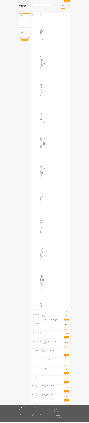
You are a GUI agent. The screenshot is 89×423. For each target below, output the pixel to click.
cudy (41, 69)
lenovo (41, 179)
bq (40, 53)
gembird (41, 95)
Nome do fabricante (35, 18)
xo (40, 304)
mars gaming (42, 191)
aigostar (41, 27)
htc (40, 111)
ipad (41, 120)
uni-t (41, 290)
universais (41, 291)
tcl (40, 278)
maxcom (41, 193)
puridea (41, 248)
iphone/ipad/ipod (43, 169)
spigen (41, 272)
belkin (41, 44)
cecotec (41, 58)
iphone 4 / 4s (42, 151)
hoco (41, 108)
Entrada (20, 10)
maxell (41, 194)
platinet (41, 237)
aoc (40, 33)
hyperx (41, 113)
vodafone (41, 298)
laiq (41, 177)
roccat (41, 255)
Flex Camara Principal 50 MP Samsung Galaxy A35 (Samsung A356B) (50, 386)
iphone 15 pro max (43, 140)
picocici (41, 235)
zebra (41, 307)
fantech (41, 91)
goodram (41, 99)
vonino (41, 299)
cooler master (42, 63)
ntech (41, 223)
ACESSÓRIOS (21, 8)
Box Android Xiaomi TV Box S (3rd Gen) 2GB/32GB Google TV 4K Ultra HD (50, 323)
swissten (41, 276)
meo (41, 198)
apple (41, 34)
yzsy (41, 305)
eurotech (41, 89)
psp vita (41, 247)
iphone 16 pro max (43, 144)
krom (41, 176)
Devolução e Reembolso (22, 410)
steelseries (42, 274)
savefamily (42, 258)
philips (41, 234)
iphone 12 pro (42, 126)
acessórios (22, 15)
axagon (41, 40)
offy (41, 225)
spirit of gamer (42, 273)
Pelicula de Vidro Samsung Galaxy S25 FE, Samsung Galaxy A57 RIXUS (50, 350)
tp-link (41, 285)
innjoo (41, 116)
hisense (41, 107)
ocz (41, 224)
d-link (41, 70)
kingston (41, 175)
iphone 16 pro (42, 143)
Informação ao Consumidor (23, 415)
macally (41, 190)
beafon (41, 43)
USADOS (59, 8)
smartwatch (42, 265)
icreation (41, 114)
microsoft (41, 200)
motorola (41, 205)
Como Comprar (21, 414)
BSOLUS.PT (56, 420)
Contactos (33, 410)
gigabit (41, 97)
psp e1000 (42, 246)
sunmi (41, 275)
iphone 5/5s (42, 152)
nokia (41, 218)
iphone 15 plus (42, 138)
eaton (41, 83)
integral (41, 118)
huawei (41, 112)
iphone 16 (41, 141)
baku (41, 41)
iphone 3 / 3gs (42, 150)
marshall (41, 192)
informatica (22, 24)
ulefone (41, 288)
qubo (41, 250)
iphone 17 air (42, 146)
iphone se (42, 162)
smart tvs (22, 30)
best (41, 45)
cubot (41, 68)
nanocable (42, 207)
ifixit (40, 115)
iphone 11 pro (42, 122)
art (40, 37)
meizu (41, 197)
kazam (41, 174)
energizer (41, 85)
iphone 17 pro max (43, 148)
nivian (41, 217)
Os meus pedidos (21, 409)
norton (41, 220)
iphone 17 (41, 145)
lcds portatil (42, 178)
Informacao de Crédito (35, 415)
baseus (41, 42)
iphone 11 (41, 121)
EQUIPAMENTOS (29, 8)
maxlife (41, 195)
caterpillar (42, 57)
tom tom (41, 282)
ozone (41, 232)
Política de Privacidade (22, 413)
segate (41, 260)
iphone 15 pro (42, 139)
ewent (41, 90)
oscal (41, 229)
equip (41, 87)
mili (40, 201)
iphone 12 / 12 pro (43, 124)
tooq (41, 283)
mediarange (42, 196)
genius (41, 96)
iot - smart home (23, 26)
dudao (41, 80)
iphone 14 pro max (43, 136)
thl (40, 281)
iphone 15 (41, 137)
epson (41, 86)
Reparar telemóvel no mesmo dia (36, 414)
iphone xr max (42, 167)
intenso (41, 119)
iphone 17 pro (42, 147)
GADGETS (39, 8)
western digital (42, 300)
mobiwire (41, 203)
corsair (41, 64)
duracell (41, 81)
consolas (22, 17)
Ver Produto (67, 320)
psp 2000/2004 (42, 244)
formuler (41, 94)
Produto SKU (34, 16)
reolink (41, 253)
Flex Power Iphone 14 (46, 376)
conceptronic (42, 61)
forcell (41, 92)
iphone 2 (41, 149)
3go (40, 18)
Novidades (63, 8)
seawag (41, 259)
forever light (42, 93)
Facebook (44, 409)
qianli (41, 249)
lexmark (41, 182)
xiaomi (41, 303)
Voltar (69, 10)
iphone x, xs (42, 164)
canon (41, 55)
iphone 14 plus (42, 134)
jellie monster (42, 172)
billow (41, 46)
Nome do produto (35, 15)
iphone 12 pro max (43, 127)
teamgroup (42, 279)
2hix (40, 17)
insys (41, 117)
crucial (41, 67)
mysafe (41, 206)
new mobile (42, 210)
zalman (41, 306)
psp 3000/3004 (42, 245)
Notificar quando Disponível (66, 327)
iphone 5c (41, 153)
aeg (41, 25)
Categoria (33, 17)
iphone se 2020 (42, 163)
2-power (41, 16)
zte (40, 308)
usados (22, 32)
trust (41, 286)
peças (22, 28)
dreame (41, 79)
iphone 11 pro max (43, 123)
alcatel (41, 30)
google (41, 100)
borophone (42, 52)
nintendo (41, 216)
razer (41, 251)
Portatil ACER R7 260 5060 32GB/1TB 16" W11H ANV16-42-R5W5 (50, 359)
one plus (41, 227)
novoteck (41, 222)
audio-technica (42, 39)
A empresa (33, 409)
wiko (41, 302)
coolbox (41, 62)
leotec (41, 180)
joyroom (41, 173)
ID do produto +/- (34, 14)
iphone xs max (42, 168)
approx (41, 35)
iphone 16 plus (42, 142)
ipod (41, 170)
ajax (41, 29)
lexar (41, 181)
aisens (41, 28)
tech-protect (42, 280)
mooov (41, 204)
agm (41, 26)
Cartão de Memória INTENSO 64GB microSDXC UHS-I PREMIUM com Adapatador (49, 315)
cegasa (41, 59)
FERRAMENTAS (35, 8)
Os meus (62, 5)
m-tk (41, 189)
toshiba (41, 284)
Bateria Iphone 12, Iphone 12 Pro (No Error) (51, 331)
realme (41, 252)
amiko (41, 32)
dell (40, 72)
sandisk (41, 257)
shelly (41, 263)
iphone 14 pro (42, 135)
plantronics (42, 236)
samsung (41, 256)
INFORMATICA (43, 8)
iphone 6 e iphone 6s (43, 154)
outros (41, 230)
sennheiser (42, 261)
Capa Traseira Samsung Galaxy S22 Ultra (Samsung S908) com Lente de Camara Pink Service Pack (51, 341)
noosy (41, 219)
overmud (41, 231)
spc (40, 271)
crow (41, 66)
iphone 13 (41, 128)
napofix (41, 208)
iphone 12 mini (42, 125)
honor (41, 109)
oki (40, 226)
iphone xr (41, 166)
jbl (40, 171)
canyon (41, 56)
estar (41, 88)
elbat (41, 84)
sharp (41, 262)
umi (40, 289)
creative (41, 65)
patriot (41, 233)
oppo (41, 228)
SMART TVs (55, 8)
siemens (41, 264)
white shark (42, 301)
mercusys (41, 199)
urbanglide (42, 292)
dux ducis (41, 82)
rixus (41, 254)
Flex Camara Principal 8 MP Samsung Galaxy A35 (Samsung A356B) (51, 395)
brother (41, 54)
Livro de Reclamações (22, 416)
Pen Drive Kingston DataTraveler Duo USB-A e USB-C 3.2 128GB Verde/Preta (51, 368)
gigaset (41, 98)
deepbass (42, 71)
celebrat (41, 60)
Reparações (33, 413)
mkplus (41, 202)
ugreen (41, 287)
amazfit (41, 31)
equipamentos (23, 19)
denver (41, 73)
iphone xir (42, 165)
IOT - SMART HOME (48, 8)
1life (40, 15)
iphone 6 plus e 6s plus (43, 155)
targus (41, 277)
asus (41, 38)
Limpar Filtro (24, 40)
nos (40, 221)
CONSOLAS (25, 8)
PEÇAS (53, 8)
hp (40, 110)
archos (41, 36)
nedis (41, 209)
